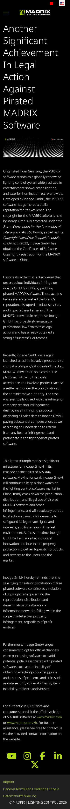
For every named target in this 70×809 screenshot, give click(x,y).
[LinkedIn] (58, 756)
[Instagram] (27, 756)
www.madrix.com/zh (22, 722)
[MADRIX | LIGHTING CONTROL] (35, 12)
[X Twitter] (35, 764)
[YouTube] (12, 756)
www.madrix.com (49, 717)
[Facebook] (42, 756)
